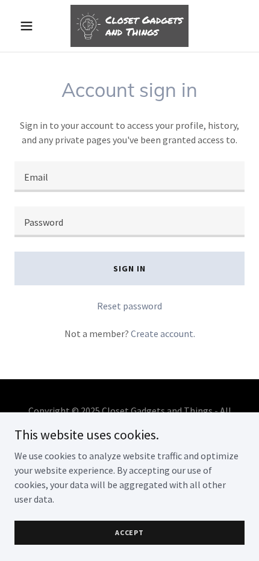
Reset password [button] (129, 306)
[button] (31, 26)
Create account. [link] (163, 333)
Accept (129, 532)
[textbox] (129, 176)
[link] (129, 26)
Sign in (129, 268)
